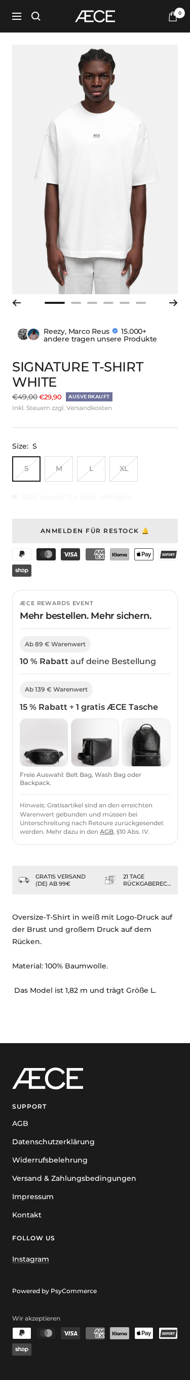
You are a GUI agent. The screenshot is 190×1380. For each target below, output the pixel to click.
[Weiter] (173, 302)
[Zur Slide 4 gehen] (108, 303)
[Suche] (36, 16)
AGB (106, 831)
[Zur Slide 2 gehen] (76, 303)
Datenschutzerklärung (53, 1141)
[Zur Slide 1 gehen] (55, 303)
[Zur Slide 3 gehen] (92, 303)
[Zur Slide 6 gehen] (141, 303)
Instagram (30, 1259)
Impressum (33, 1196)
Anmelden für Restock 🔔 (95, 531)
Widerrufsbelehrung (50, 1160)
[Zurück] (16, 302)
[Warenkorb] (173, 16)
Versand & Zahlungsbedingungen (74, 1178)
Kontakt (27, 1214)
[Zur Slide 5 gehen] (125, 303)
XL (124, 468)
